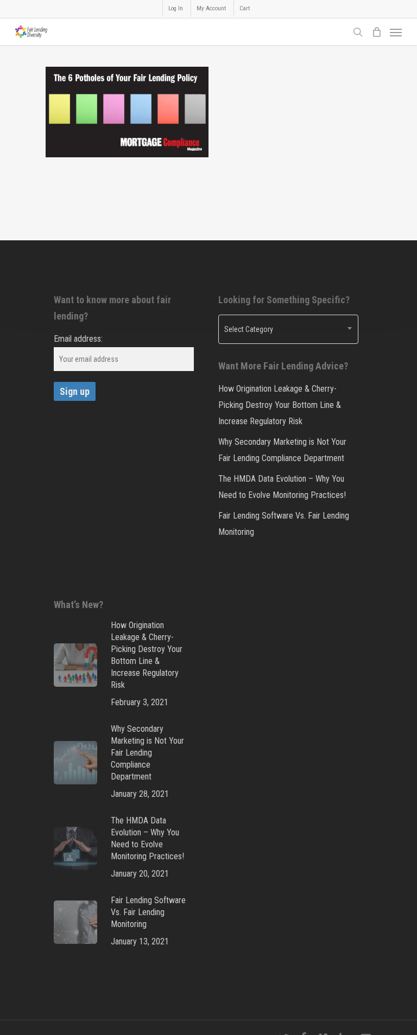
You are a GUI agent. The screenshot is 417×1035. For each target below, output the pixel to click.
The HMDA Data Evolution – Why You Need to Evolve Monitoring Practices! (282, 487)
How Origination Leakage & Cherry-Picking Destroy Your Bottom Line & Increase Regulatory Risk (279, 405)
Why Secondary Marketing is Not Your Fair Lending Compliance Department (282, 450)
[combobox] (288, 329)
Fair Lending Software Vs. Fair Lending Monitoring (283, 523)
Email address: (78, 339)
